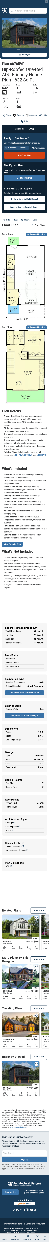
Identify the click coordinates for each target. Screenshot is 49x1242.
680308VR (41, 455)
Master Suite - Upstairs (16, 850)
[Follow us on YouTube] (31, 1209)
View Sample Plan (12, 544)
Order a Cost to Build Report (24, 199)
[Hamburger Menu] (4, 1235)
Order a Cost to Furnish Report (24, 207)
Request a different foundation (24, 693)
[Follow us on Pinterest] (13, 1209)
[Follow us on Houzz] (17, 1209)
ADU (7, 866)
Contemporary (12, 826)
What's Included (30, 220)
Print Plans (40, 225)
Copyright (40, 1224)
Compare (33, 115)
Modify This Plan (24, 178)
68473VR (19, 455)
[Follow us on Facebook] (24, 1209)
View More (39, 910)
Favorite (20, 115)
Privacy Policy (10, 1224)
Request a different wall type (24, 715)
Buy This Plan (24, 155)
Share (8, 115)
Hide (45, 115)
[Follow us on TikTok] (35, 1209)
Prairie (8, 830)
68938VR (28, 455)
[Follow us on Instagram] (20, 1209)
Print (26, 121)
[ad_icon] (4, 11)
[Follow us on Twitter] (28, 1209)
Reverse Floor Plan (38, 234)
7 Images (26, 54)
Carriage (9, 823)
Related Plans (12, 220)
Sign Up (24, 1159)
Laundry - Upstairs (14, 846)
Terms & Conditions (26, 1224)
